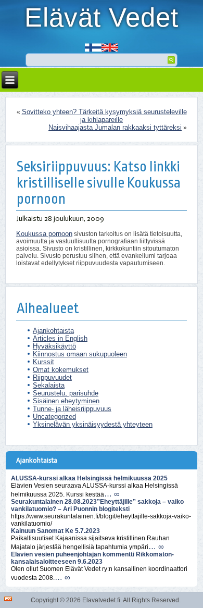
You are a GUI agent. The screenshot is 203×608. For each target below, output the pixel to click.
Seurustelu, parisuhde (65, 393)
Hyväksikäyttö (54, 346)
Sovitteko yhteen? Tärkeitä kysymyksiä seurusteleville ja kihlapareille (104, 115)
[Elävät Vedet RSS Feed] (8, 599)
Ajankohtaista (53, 330)
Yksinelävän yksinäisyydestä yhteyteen (93, 424)
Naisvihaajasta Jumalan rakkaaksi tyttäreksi (115, 127)
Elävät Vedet (101, 17)
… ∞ (112, 493)
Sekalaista (49, 385)
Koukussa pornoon (44, 234)
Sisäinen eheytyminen (66, 401)
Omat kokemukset (60, 370)
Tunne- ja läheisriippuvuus (72, 409)
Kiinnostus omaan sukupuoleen (80, 354)
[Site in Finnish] (93, 44)
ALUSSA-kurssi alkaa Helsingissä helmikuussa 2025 (89, 478)
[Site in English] (110, 44)
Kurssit (43, 362)
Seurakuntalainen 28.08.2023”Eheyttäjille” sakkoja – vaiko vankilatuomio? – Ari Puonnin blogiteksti (97, 505)
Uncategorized (54, 416)
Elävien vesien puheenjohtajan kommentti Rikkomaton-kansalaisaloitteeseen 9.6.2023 (92, 558)
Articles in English (60, 338)
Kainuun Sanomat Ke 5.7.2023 (55, 531)
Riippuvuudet (52, 377)
